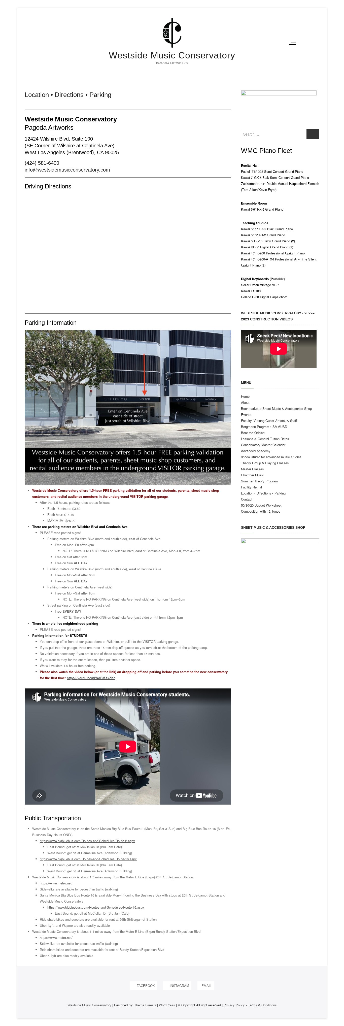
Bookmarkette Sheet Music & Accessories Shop (276, 408)
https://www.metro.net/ (56, 883)
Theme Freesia (145, 1005)
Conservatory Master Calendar (263, 444)
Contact (246, 499)
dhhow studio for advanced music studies (271, 456)
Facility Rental (251, 487)
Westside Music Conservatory (172, 55)
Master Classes (252, 469)
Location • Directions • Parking (263, 493)
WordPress (167, 1005)
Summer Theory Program (259, 481)
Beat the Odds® (253, 432)
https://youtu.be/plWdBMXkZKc (91, 677)
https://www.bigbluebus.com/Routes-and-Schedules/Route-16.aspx (88, 858)
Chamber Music (252, 475)
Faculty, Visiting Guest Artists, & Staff (269, 420)
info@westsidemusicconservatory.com (67, 170)
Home (245, 396)
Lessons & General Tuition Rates (265, 438)
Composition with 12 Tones (260, 511)
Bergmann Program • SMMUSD (264, 426)
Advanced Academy (255, 450)
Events (246, 414)
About (245, 402)
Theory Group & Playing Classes (265, 462)
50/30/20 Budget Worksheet (261, 505)
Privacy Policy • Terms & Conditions (250, 1005)
